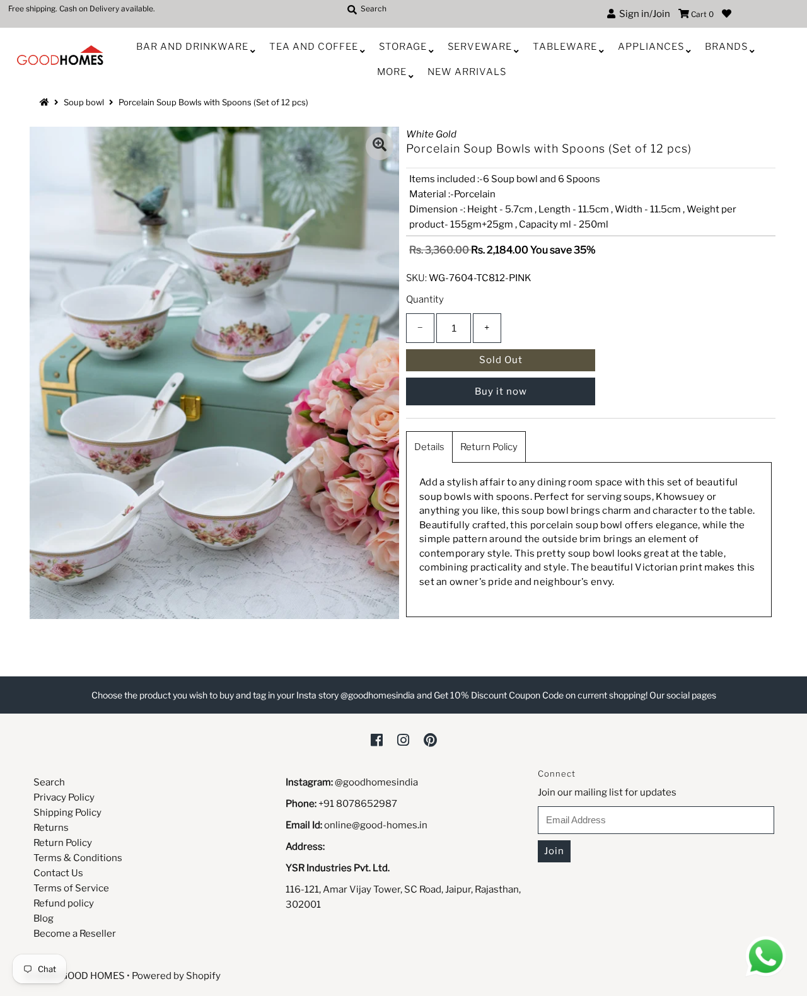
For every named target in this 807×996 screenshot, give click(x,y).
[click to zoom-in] (379, 146)
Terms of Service (71, 888)
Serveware (480, 46)
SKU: (416, 278)
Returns (51, 827)
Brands (726, 46)
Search (49, 782)
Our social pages (682, 695)
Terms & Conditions (77, 858)
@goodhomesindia (376, 782)
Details (429, 447)
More (392, 72)
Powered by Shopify (176, 976)
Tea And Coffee (313, 46)
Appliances (651, 46)
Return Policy (489, 447)
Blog (43, 918)
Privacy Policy (64, 797)
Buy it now (501, 391)
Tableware (565, 46)
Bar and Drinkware (192, 46)
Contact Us (58, 873)
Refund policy (63, 903)
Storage (403, 46)
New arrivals (466, 72)
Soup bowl (84, 102)
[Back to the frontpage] (46, 102)
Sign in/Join (642, 14)
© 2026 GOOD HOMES (75, 976)
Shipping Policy (67, 812)
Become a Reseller (74, 933)
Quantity (425, 299)
